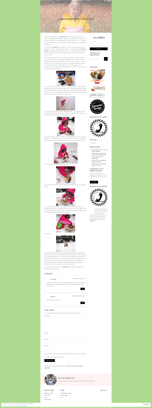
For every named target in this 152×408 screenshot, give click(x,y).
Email (46, 339)
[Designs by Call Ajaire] (99, 128)
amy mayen (53, 279)
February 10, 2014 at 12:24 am (78, 295)
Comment (47, 316)
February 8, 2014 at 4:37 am (79, 278)
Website (46, 345)
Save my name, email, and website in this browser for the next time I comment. (65, 353)
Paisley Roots (63, 36)
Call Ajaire (55, 47)
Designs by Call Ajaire (98, 117)
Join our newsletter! (66, 378)
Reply (83, 288)
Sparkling (52, 297)
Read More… (93, 220)
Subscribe (94, 182)
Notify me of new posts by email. (55, 357)
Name (46, 333)
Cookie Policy (24, 405)
